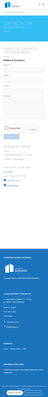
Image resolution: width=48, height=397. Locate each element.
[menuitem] (38, 4)
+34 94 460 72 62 (13, 181)
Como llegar (8, 172)
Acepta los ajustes (14, 393)
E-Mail (6, 75)
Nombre (7, 65)
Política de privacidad (11, 370)
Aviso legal (24, 370)
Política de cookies (37, 370)
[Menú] (43, 4)
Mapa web (8, 373)
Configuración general (32, 393)
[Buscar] (38, 4)
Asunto (7, 86)
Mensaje (7, 96)
